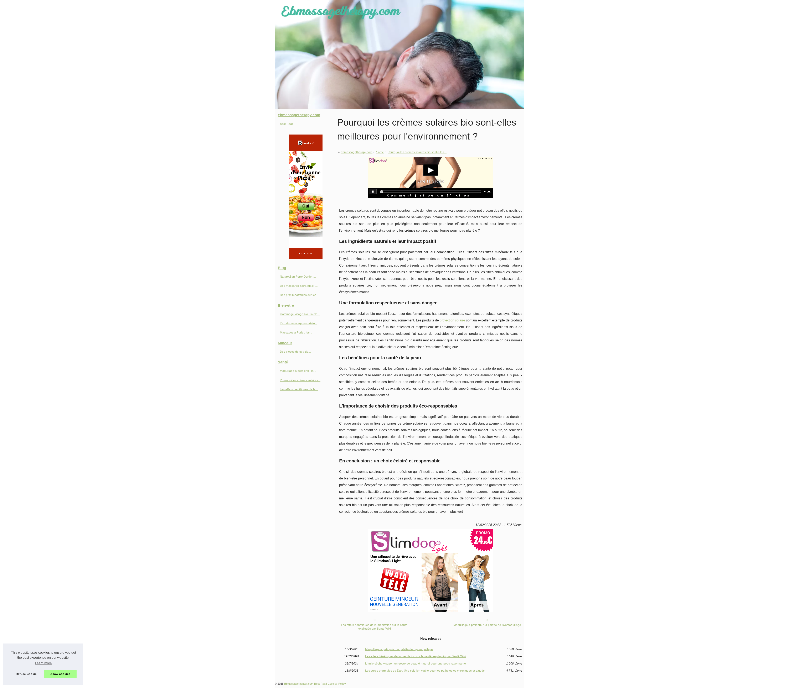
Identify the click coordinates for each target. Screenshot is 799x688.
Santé (380, 152)
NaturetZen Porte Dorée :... (298, 276)
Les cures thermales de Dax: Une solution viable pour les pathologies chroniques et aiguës (425, 670)
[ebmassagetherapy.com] (399, 54)
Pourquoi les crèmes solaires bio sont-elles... (417, 152)
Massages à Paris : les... (296, 332)
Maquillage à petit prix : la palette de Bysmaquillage (487, 624)
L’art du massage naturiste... (298, 323)
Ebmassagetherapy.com (298, 683)
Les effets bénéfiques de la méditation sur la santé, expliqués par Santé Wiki (374, 626)
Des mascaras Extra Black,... (299, 285)
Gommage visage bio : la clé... (300, 314)
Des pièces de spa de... (295, 351)
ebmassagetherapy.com (356, 152)
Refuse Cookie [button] (26, 674)
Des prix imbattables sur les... (299, 294)
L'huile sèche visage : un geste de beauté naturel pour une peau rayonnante (415, 663)
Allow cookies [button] (60, 674)
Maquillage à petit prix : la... (298, 370)
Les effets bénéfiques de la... (299, 389)
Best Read (287, 123)
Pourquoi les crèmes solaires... (300, 380)
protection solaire (452, 320)
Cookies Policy (337, 683)
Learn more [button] (43, 663)
